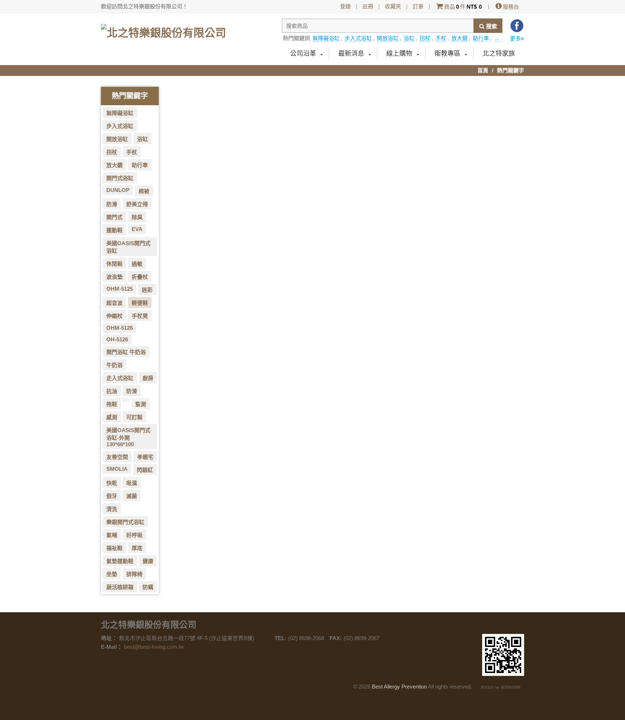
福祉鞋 (114, 548)
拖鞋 (111, 404)
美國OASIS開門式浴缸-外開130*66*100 (128, 437)
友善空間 (117, 457)
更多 (515, 38)
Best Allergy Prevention (399, 686)
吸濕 (131, 483)
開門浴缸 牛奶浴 (126, 352)
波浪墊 (114, 277)
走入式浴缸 (119, 378)
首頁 (482, 70)
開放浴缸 (388, 38)
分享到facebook (517, 25)
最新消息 (351, 53)
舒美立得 (137, 204)
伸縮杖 (114, 316)
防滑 (111, 204)
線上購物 (399, 53)
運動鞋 (114, 230)
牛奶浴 (114, 365)
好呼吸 (134, 535)
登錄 (345, 6)
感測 (111, 417)
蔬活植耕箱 (119, 587)
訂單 (418, 6)
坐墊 (111, 574)
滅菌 (131, 496)
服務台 (511, 7)
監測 (140, 404)
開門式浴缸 (119, 178)
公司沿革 (303, 53)
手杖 (440, 38)
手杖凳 (140, 316)
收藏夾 (393, 6)
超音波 (114, 303)
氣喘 (111, 535)
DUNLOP (117, 190)
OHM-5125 (119, 289)
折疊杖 (140, 277)
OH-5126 (117, 339)
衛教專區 (447, 53)
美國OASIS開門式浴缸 (128, 247)
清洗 (111, 509)
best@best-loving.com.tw (154, 647)
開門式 (114, 217)
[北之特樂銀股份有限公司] (163, 30)
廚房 (148, 378)
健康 (148, 561)
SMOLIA (117, 469)
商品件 (463, 7)
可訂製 (134, 417)
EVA (137, 229)
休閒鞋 (114, 264)
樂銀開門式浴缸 (125, 522)
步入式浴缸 (358, 38)
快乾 (111, 483)
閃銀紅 (145, 470)
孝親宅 (145, 457)
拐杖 (425, 38)
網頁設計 (487, 687)
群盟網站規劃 (510, 687)
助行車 (481, 38)
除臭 (137, 217)
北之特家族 (498, 53)
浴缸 (409, 38)
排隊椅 (134, 574)
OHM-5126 (119, 328)
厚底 (137, 548)
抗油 (111, 391)
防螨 (148, 587)
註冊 (367, 6)
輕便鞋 (140, 303)
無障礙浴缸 (326, 38)
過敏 (137, 264)
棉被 (144, 191)
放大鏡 (459, 38)
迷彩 (147, 290)
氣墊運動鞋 (119, 561)
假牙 (111, 496)
